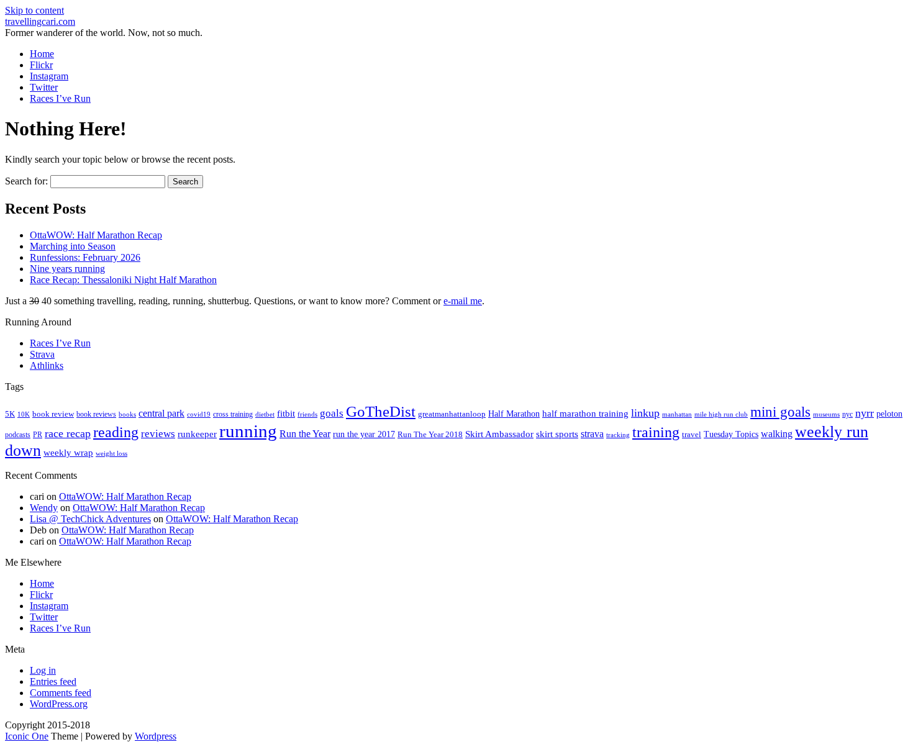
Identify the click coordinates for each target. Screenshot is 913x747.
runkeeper (197, 433)
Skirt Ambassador (499, 434)
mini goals (780, 412)
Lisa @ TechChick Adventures (90, 519)
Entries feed (53, 681)
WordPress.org (59, 704)
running (248, 431)
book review (53, 414)
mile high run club (721, 414)
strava (592, 433)
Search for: (26, 181)
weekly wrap (68, 453)
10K (23, 414)
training (655, 432)
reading (116, 432)
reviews (158, 434)
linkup (645, 413)
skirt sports (557, 433)
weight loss (111, 453)
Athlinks (46, 365)
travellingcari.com (40, 21)
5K (10, 414)
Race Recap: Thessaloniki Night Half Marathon (123, 279)
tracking (618, 435)
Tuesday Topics (731, 434)
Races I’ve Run (60, 98)
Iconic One (26, 736)
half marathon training (585, 414)
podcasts (17, 434)
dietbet (265, 414)
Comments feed (60, 692)
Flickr (41, 65)
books (127, 414)
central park (161, 413)
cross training (233, 414)
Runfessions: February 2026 (85, 257)
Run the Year (304, 434)
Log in (43, 670)
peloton (889, 414)
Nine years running (67, 268)
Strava (42, 354)
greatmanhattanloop (452, 414)
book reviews (96, 414)
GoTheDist (381, 411)
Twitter (44, 87)
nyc (847, 414)
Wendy (44, 507)
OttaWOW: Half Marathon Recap (96, 235)
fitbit (286, 414)
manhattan (677, 414)
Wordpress (155, 736)
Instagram (49, 76)
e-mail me (462, 301)
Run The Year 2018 (430, 434)
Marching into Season (73, 246)
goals (331, 413)
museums (826, 414)
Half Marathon (514, 414)
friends (307, 414)
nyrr (864, 413)
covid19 (199, 414)
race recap (68, 433)
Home (42, 53)
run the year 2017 (364, 434)
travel (691, 434)
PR (37, 434)
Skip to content (34, 10)
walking (777, 433)
